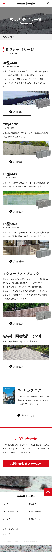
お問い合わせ (34, 519)
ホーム (6, 504)
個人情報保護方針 (10, 529)
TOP (4, 37)
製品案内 (33, 504)
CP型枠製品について (12, 511)
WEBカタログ (35, 511)
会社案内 (7, 519)
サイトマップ (8, 534)
